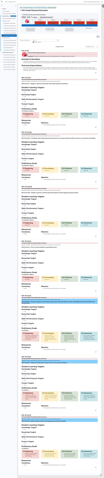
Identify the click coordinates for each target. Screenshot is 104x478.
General (4, 8)
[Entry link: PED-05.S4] (96, 72)
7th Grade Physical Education (9, 42)
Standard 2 (53, 19)
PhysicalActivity (66, 23)
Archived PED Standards (7, 52)
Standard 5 (92, 19)
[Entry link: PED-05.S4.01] (96, 127)
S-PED (21, 7)
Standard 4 (79, 19)
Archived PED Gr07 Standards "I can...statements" (9, 57)
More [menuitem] (14, 1)
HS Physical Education (8, 47)
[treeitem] (8, 11)
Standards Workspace (6, 16)
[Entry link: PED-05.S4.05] (96, 410)
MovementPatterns (40, 23)
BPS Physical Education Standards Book (9, 18)
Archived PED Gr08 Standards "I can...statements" (9, 59)
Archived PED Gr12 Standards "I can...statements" (9, 69)
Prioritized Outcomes (59, 25)
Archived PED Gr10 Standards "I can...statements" (9, 64)
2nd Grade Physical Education (9, 28)
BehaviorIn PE (79, 23)
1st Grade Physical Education (9, 25)
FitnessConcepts (92, 23)
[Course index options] (16, 5)
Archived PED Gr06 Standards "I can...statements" (9, 54)
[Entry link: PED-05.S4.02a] (96, 181)
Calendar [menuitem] (10, 1)
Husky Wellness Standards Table (9, 50)
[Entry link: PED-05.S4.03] (96, 290)
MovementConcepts (53, 23)
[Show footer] (101, 475)
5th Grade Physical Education (9, 35)
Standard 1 (40, 19)
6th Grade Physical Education (9, 40)
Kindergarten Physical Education (9, 23)
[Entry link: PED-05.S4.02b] (96, 236)
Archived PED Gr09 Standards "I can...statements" (9, 62)
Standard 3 (66, 19)
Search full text (37, 42)
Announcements (6, 11)
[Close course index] (1, 5)
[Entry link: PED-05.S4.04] (96, 351)
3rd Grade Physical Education (9, 30)
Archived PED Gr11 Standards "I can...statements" (9, 67)
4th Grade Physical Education (9, 33)
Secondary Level (6, 37)
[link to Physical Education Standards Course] (27, 21)
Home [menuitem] (6, 1)
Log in (101, 1)
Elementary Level (6, 20)
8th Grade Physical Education (9, 45)
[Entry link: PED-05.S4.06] (96, 467)
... (98, 36)
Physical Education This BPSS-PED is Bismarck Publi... (9, 13)
